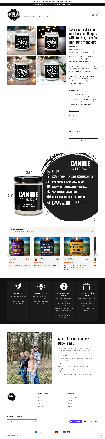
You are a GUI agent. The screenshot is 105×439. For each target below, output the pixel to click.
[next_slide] (96, 255)
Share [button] (72, 146)
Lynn (75, 258)
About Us (40, 400)
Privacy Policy (71, 400)
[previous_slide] (8, 255)
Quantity (71, 123)
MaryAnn (16, 258)
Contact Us (40, 409)
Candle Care (41, 406)
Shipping (71, 49)
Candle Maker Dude (15, 435)
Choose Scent (72, 115)
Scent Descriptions (74, 111)
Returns (70, 406)
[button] (45, 13)
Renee (46, 258)
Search (39, 397)
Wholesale (71, 412)
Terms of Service (72, 397)
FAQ (39, 403)
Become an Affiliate (73, 409)
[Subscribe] (35, 421)
